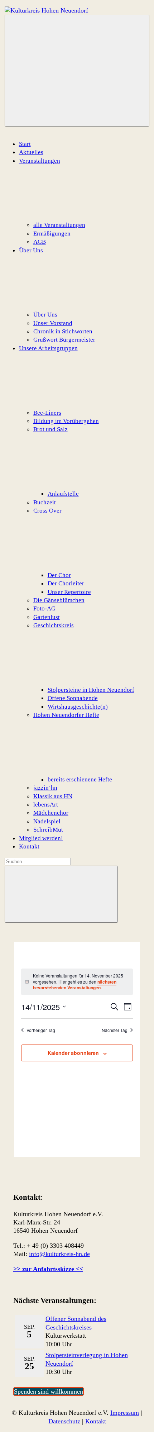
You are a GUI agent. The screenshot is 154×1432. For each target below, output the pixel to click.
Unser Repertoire (69, 592)
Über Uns (45, 314)
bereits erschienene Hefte (80, 779)
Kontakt (29, 846)
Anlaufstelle (63, 493)
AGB (39, 241)
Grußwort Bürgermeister (64, 339)
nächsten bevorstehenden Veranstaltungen (74, 985)
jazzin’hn (45, 787)
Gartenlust (46, 617)
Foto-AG (44, 608)
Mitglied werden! (41, 838)
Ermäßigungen (52, 233)
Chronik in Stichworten (62, 331)
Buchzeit (44, 502)
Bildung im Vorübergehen (66, 421)
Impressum (124, 1412)
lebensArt (45, 804)
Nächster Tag (114, 1030)
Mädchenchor (50, 812)
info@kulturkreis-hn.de (59, 1253)
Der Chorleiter (66, 583)
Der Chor (59, 575)
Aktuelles (31, 152)
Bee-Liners (47, 412)
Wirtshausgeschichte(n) (78, 706)
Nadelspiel (47, 821)
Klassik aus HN (52, 796)
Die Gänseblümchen (59, 600)
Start (25, 144)
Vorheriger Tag (41, 1030)
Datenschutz (64, 1421)
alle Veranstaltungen (59, 225)
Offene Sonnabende (73, 698)
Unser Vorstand (52, 323)
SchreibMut (48, 829)
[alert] (77, 982)
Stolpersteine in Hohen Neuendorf (91, 689)
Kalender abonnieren (73, 1052)
